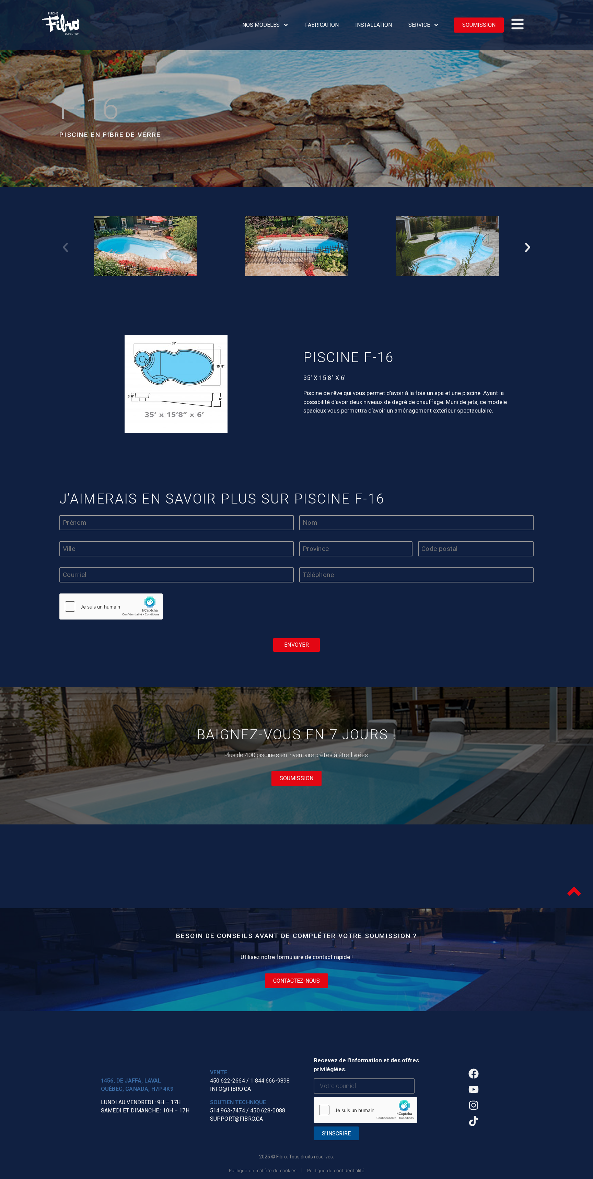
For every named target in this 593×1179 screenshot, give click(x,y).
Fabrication (322, 25)
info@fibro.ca (230, 1089)
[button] (65, 247)
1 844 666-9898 (270, 1080)
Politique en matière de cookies (262, 1170)
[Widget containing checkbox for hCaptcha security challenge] (111, 606)
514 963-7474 (227, 1110)
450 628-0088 (267, 1110)
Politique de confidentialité (335, 1170)
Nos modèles (261, 25)
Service (419, 25)
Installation (373, 25)
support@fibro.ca (236, 1119)
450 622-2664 (227, 1080)
